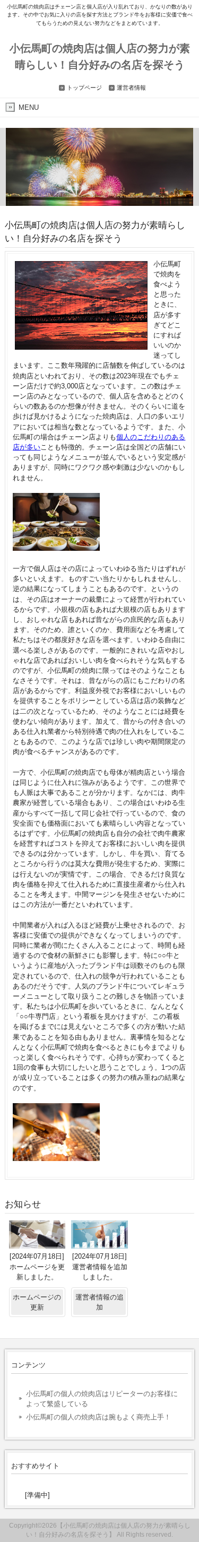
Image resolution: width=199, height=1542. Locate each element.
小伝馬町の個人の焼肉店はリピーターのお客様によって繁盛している (102, 1399)
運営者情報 (131, 87)
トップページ (84, 87)
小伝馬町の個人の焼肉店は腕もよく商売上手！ (98, 1417)
